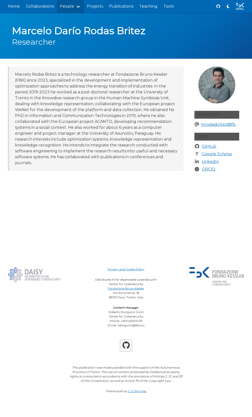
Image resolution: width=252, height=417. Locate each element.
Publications (121, 6)
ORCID (208, 169)
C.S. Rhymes (137, 391)
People (67, 6)
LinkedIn (210, 161)
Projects (95, 6)
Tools (168, 6)
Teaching (148, 6)
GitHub (209, 146)
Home (14, 6)
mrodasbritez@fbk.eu (222, 124)
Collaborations (40, 6)
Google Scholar (217, 154)
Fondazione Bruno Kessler (126, 288)
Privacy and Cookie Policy (126, 269)
